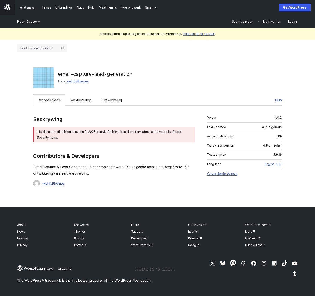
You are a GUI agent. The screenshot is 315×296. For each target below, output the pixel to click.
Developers (139, 238)
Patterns (80, 245)
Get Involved (197, 225)
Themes (80, 231)
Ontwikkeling (112, 100)
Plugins (79, 238)
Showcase (81, 225)
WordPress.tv (142, 245)
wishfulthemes (77, 81)
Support (137, 231)
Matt (250, 231)
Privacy (22, 245)
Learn (135, 225)
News (21, 231)
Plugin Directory (28, 21)
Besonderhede (49, 100)
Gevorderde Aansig (222, 174)
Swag (194, 245)
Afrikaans (64, 269)
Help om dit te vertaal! (199, 34)
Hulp (278, 100)
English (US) (273, 164)
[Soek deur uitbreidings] (62, 48)
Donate (195, 238)
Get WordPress (295, 7)
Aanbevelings (81, 100)
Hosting (22, 238)
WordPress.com (258, 225)
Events (193, 231)
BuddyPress (255, 245)
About (21, 225)
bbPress (253, 238)
